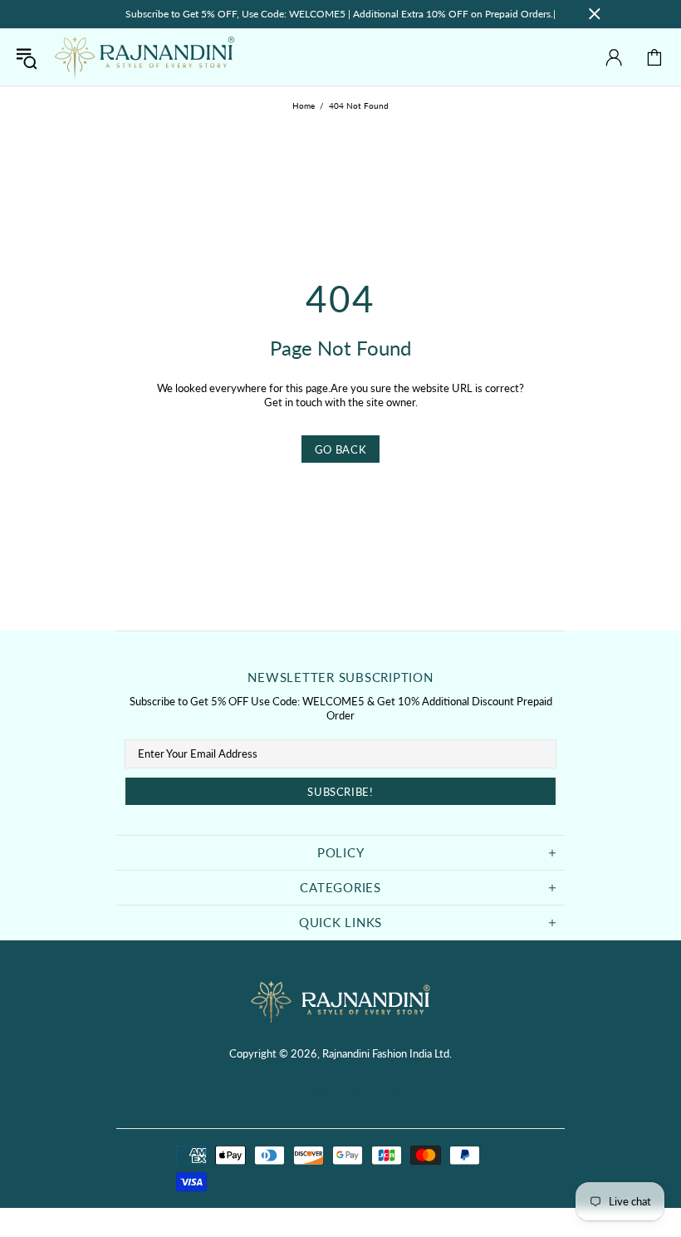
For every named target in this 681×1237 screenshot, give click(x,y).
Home (303, 105)
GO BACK (341, 449)
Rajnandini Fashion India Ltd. (144, 57)
